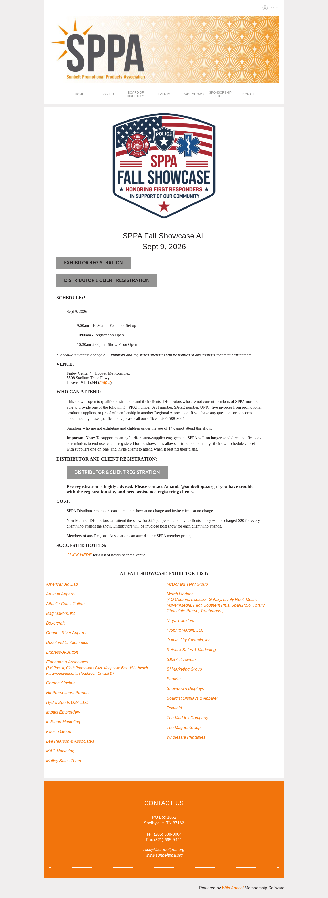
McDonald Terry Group (187, 584)
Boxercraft (55, 623)
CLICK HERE (79, 555)
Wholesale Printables (186, 737)
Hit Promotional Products (68, 693)
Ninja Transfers (180, 620)
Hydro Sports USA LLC (67, 702)
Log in (274, 7)
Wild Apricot (233, 888)
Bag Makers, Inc (60, 613)
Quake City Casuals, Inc (188, 640)
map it (104, 382)
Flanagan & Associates (97, 667)
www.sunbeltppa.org (164, 855)
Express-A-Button (62, 652)
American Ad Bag (62, 584)
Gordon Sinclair (60, 683)
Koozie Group (58, 731)
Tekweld (174, 708)
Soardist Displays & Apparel (192, 698)
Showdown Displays (185, 688)
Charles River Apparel (66, 633)
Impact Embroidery (63, 712)
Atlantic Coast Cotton (65, 603)
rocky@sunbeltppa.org (164, 849)
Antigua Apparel (60, 594)
